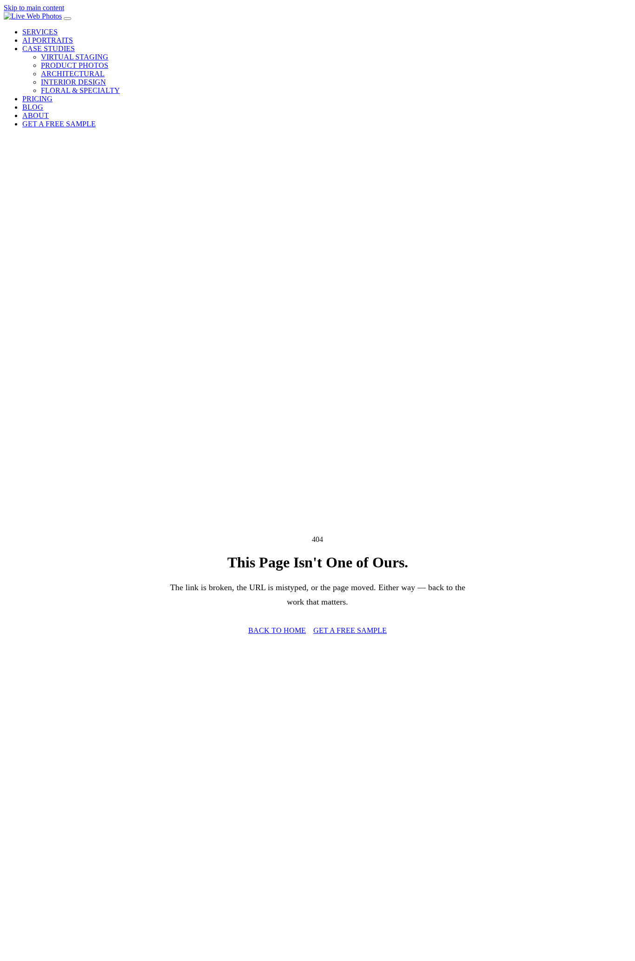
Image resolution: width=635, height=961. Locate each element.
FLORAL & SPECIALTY (80, 90)
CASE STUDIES (48, 49)
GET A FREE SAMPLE (59, 124)
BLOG (32, 107)
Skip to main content (34, 8)
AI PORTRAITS (47, 40)
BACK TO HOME (277, 630)
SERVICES (40, 32)
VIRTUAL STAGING (74, 57)
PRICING (37, 99)
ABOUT (35, 115)
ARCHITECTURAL (73, 74)
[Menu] (67, 18)
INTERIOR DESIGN (73, 82)
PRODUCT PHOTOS (74, 65)
